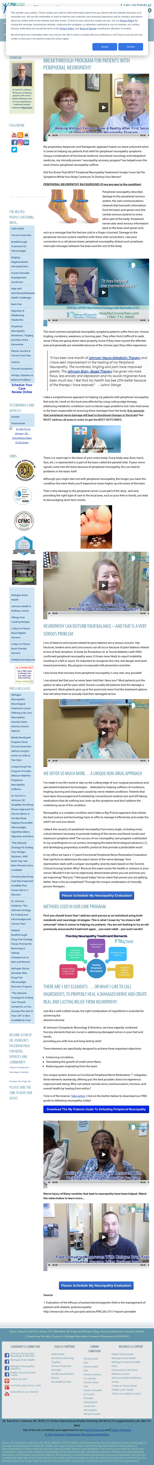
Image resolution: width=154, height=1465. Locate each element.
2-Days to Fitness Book (124, 1385)
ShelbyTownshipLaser (23, 659)
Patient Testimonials (123, 1354)
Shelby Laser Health (123, 1389)
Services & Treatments (112, 1331)
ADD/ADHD (57, 1354)
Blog (96, 1331)
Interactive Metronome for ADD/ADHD (109, 1336)
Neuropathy (90, 1410)
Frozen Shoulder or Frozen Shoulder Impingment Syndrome (93, 1398)
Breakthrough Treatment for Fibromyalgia (19, 246)
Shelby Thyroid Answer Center (23, 1374)
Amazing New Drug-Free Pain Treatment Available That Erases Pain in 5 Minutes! (22, 885)
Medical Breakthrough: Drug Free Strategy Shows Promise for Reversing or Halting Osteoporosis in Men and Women (21, 946)
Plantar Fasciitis (92, 1414)
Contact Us (58, 1336)
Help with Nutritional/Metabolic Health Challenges (23, 293)
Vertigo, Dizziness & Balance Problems (22, 377)
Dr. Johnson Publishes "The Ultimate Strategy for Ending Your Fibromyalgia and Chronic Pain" (21, 912)
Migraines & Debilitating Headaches (17, 315)
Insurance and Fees (134, 1331)
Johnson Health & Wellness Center (21, 608)
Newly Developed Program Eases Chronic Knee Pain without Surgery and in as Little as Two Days (21, 749)
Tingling (55, 1362)
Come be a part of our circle (25, 1385)
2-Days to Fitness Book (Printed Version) (20, 648)
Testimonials (18, 423)
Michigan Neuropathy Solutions (22, 1367)
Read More (27, 107)
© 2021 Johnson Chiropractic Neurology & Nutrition (77, 1434)
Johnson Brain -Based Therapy (89, 371)
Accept (104, 46)
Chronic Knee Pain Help (39, 1336)
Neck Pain (16, 304)
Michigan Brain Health (19, 597)
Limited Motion (65, 1374)
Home (13, 1331)
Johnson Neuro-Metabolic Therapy (114, 357)
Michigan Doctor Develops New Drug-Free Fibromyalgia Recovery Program (21, 977)
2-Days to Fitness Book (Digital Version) (20, 633)
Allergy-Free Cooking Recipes (20, 619)
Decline (131, 46)
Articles (15, 416)
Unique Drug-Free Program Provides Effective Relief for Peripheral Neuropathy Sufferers (21, 778)
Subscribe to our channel (24, 1391)
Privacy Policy (127, 20)
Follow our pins (18, 1379)
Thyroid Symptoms (22, 368)
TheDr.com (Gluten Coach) (126, 1393)
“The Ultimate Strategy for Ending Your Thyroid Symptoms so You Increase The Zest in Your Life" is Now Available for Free (22, 1006)
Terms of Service (87, 28)
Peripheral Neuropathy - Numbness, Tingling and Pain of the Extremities (22, 335)
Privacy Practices (120, 1430)
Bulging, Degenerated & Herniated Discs (20, 262)
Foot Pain (66, 1381)
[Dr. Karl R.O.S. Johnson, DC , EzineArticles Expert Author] (22, 442)
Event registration (18, 197)
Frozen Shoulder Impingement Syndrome (20, 277)
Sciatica (15, 362)
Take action (78, 1096)
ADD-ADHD (17, 228)
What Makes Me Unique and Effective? (73, 1331)
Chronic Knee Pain (21, 235)
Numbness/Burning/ (62, 1358)
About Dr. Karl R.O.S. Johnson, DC (35, 1331)
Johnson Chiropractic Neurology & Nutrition (22, 1354)
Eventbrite (41, 197)
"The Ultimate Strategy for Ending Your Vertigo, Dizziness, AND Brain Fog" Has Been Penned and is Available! (22, 856)
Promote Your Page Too (20, 1081)
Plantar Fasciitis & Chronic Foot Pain (21, 353)
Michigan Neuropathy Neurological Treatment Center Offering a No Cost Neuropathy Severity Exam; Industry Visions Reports (21, 712)
